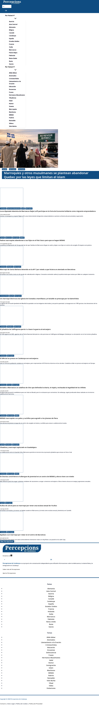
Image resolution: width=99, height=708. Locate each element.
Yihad (51, 683)
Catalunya (3, 208)
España (2, 237)
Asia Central (51, 591)
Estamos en (7, 556)
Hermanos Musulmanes (13, 208)
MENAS (22, 237)
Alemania (51, 589)
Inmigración (51, 665)
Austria (51, 594)
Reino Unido (51, 622)
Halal (23, 208)
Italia (51, 614)
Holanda (51, 611)
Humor (51, 663)
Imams (9, 385)
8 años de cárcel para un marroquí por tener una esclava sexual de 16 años (28, 506)
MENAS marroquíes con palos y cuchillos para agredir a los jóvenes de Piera (29, 418)
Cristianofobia (4, 296)
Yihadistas (10, 266)
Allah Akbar (51, 637)
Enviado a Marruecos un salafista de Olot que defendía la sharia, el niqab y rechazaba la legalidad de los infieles (43, 388)
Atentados (51, 640)
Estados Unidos (51, 606)
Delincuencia (51, 653)
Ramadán (51, 678)
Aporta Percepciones (9, 573)
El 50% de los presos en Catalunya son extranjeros (19, 358)
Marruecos (8, 237)
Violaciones (51, 688)
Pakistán (51, 619)
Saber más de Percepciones (11, 569)
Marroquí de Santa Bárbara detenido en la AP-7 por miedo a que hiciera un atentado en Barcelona (37, 269)
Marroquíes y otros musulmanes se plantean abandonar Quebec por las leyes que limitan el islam (46, 175)
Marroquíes (12, 169)
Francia (51, 609)
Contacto (3, 704)
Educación (51, 647)
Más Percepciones (7, 541)
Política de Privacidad (35, 704)
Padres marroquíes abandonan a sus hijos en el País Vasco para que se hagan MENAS (32, 240)
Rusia (51, 624)
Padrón (51, 675)
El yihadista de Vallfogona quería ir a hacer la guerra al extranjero (25, 329)
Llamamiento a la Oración (51, 642)
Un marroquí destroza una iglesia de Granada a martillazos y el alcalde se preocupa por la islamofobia (39, 299)
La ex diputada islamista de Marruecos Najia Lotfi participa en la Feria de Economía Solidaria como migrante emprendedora (48, 211)
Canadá (4, 169)
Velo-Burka (22, 169)
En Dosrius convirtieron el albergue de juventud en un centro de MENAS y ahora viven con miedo (37, 476)
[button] (14, 15)
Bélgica (51, 596)
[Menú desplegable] (15, 18)
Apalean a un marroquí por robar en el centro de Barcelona (22, 535)
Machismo (51, 670)
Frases (51, 655)
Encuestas (51, 650)
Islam (51, 668)
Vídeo (51, 686)
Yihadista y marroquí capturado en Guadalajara (18, 447)
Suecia (51, 627)
